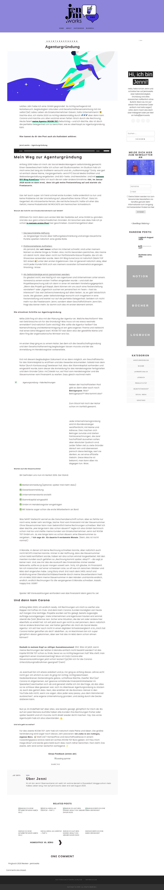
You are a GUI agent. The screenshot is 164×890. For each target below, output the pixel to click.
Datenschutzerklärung (69, 879)
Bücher (141, 366)
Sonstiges (141, 400)
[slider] (107, 151)
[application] (62, 151)
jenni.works (148, 91)
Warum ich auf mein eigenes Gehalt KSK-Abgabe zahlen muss (71, 833)
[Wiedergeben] (17, 151)
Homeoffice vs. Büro (41, 842)
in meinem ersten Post (38, 223)
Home (61, 28)
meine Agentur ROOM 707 (45, 121)
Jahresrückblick (141, 371)
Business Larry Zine (145, 256)
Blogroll (90, 28)
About (69, 28)
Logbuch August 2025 (146, 238)
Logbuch (141, 377)
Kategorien (79, 28)
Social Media (141, 394)
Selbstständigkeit (141, 389)
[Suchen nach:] (141, 133)
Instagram (136, 113)
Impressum (91, 879)
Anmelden (140, 212)
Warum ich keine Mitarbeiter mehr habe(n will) (28, 833)
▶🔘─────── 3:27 (145, 247)
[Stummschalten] (102, 151)
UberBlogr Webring (140, 223)
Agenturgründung (62, 41)
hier (152, 207)
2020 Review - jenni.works (28, 863)
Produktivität (141, 383)
